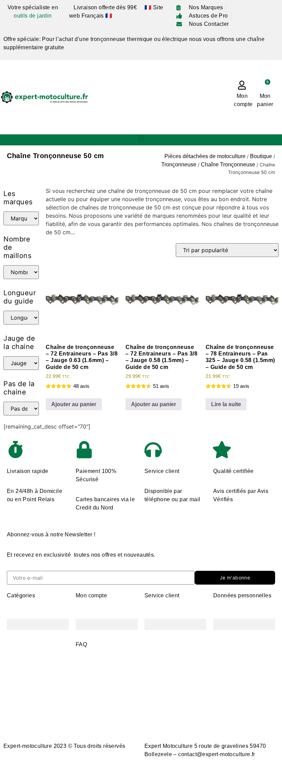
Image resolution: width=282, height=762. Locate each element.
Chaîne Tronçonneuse (228, 164)
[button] (141, 138)
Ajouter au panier (73, 404)
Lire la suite (226, 404)
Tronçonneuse (178, 164)
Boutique (261, 156)
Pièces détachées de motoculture (205, 156)
